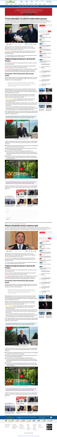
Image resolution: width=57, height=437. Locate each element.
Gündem (15, 4)
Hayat (34, 6)
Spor (24, 4)
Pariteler (38, 420)
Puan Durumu (28, 420)
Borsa (6, 420)
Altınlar (28, 424)
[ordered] (15, 219)
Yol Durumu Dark (7, 425)
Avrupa (23, 6)
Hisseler (33, 420)
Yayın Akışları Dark (15, 425)
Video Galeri (34, 425)
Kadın (27, 4)
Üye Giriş (39, 424)
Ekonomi (20, 4)
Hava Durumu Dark (7, 424)
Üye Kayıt (39, 425)
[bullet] (17, 219)
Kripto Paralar (49, 420)
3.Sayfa (20, 6)
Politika (37, 6)
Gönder (8, 219)
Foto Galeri (31, 4)
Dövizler (28, 425)
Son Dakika (6, 4)
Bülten (26, 6)
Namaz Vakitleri (11, 420)
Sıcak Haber (34, 429)
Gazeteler (44, 4)
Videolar (36, 4)
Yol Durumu (43, 420)
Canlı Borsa (21, 424)
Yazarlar (40, 4)
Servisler (11, 4)
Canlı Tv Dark (14, 424)
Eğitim (31, 6)
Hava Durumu (23, 420)
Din (28, 6)
